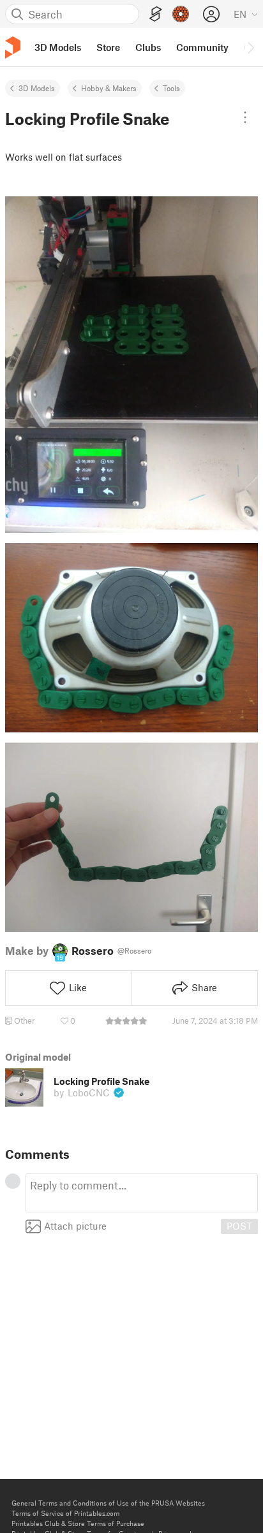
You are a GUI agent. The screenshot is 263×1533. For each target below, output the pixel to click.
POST (239, 1225)
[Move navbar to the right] (250, 47)
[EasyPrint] (155, 14)
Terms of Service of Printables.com (65, 1513)
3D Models (37, 88)
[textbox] (142, 1192)
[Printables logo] (12, 47)
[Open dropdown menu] (245, 117)
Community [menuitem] (202, 47)
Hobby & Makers (109, 88)
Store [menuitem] (108, 47)
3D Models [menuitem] (57, 47)
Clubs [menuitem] (148, 47)
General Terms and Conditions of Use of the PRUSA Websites (108, 1503)
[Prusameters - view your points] (180, 14)
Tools (171, 88)
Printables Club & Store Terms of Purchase (77, 1523)
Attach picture (75, 1225)
